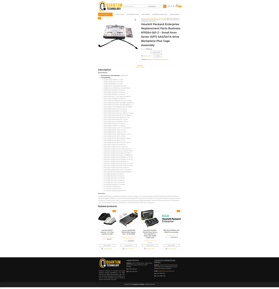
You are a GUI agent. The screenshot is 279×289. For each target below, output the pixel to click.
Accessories (104, 237)
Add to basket (156, 52)
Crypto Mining (174, 14)
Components (148, 18)
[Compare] (171, 6)
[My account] (174, 6)
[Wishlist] (169, 6)
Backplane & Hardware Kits (158, 18)
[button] (135, 20)
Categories (105, 14)
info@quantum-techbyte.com (166, 271)
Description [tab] (140, 65)
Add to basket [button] (107, 245)
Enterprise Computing (159, 14)
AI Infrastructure (133, 14)
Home (142, 18)
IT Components (119, 14)
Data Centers (145, 14)
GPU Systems (130, 237)
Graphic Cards (154, 240)
